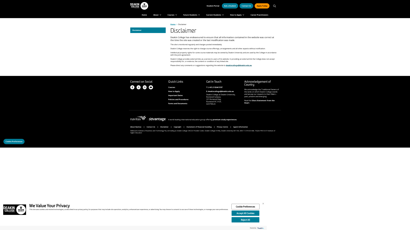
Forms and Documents (177, 103)
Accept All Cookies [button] (245, 213)
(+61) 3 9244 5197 (215, 87)
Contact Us (246, 6)
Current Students (214, 15)
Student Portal (213, 6)
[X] (139, 87)
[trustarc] (260, 228)
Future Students (190, 15)
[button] (263, 203)
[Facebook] (132, 87)
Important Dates (175, 95)
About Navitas (136, 127)
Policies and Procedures (178, 99)
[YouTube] (151, 87)
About (156, 15)
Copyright (178, 127)
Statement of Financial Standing (199, 127)
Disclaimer (136, 30)
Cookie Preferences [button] (245, 206)
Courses (171, 15)
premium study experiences (225, 119)
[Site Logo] (139, 6)
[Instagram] (145, 87)
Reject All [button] (245, 219)
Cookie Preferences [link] (14, 141)
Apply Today (262, 6)
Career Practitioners (259, 15)
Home (144, 15)
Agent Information (240, 127)
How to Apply (236, 15)
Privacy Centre (222, 127)
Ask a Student (230, 6)
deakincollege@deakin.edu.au (239, 65)
